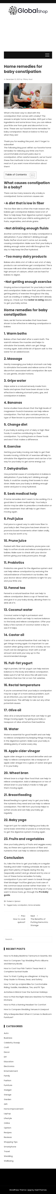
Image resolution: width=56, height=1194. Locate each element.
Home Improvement (14, 1108)
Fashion (7, 1080)
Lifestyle (8, 1118)
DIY (5, 1056)
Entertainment (11, 1071)
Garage (7, 1094)
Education (9, 1061)
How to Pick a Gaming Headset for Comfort (25, 1004)
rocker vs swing (36, 299)
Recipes (8, 1132)
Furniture (8, 1085)
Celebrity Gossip (12, 1042)
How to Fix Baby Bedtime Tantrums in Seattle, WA (28, 955)
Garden (7, 1099)
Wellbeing (8, 1160)
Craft (6, 1047)
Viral (29, 1190)
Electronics (9, 1066)
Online (7, 1123)
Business (8, 1037)
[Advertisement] (28, 36)
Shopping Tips (10, 1142)
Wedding (8, 1156)
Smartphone (10, 1146)
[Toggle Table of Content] (31, 175)
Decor (7, 1052)
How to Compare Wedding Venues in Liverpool (26, 1009)
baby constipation (20, 905)
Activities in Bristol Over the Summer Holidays (26, 992)
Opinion (17, 901)
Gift (6, 1104)
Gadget (8, 1090)
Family (7, 1075)
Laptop (7, 1113)
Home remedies (34, 905)
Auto (6, 1033)
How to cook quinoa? (19, 919)
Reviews (8, 1137)
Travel (7, 1151)
